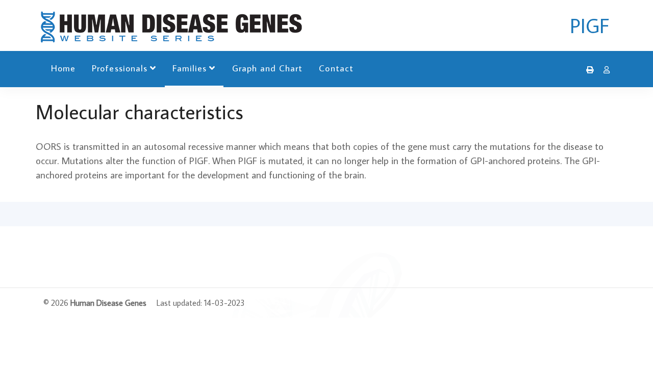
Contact (336, 68)
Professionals (119, 68)
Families (189, 68)
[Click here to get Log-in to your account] (604, 70)
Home (63, 68)
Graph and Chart (267, 68)
